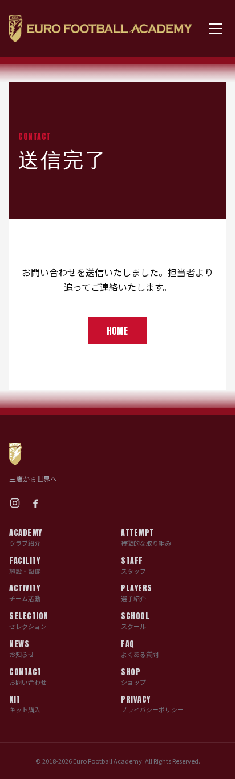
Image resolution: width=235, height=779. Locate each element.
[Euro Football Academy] (100, 28)
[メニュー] (216, 28)
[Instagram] (15, 503)
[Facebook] (35, 503)
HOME (117, 331)
